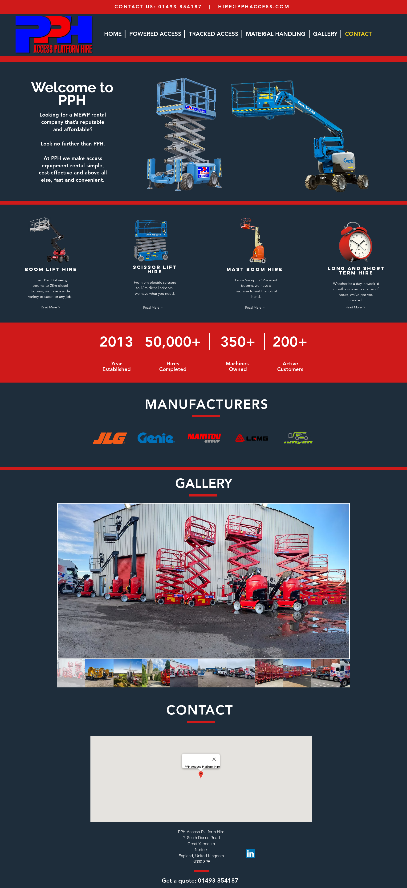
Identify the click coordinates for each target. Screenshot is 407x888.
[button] (50, 307)
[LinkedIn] (250, 853)
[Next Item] (341, 581)
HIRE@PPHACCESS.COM (254, 6)
